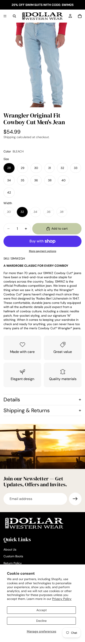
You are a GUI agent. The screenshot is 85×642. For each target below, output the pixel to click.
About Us (9, 549)
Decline (41, 621)
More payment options (42, 251)
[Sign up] (75, 499)
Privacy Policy (61, 599)
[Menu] (5, 16)
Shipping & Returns (26, 410)
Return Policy (12, 563)
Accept (41, 610)
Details (11, 399)
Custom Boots (13, 556)
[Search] (14, 16)
